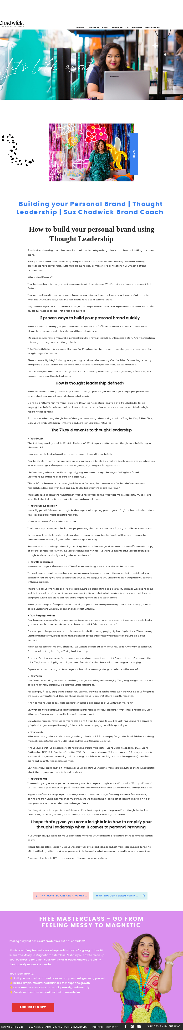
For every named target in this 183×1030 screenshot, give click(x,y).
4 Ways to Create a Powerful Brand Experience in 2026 (86, 895)
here (142, 846)
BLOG (134, 154)
